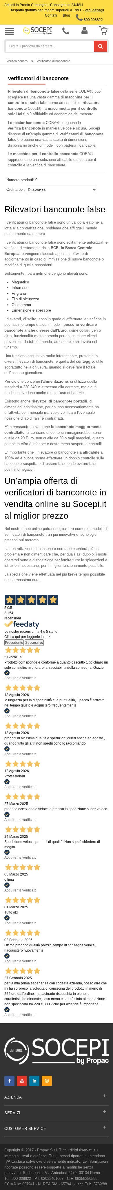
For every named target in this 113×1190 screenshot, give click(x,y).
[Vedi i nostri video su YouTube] (22, 1081)
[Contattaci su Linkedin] (34, 1081)
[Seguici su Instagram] (47, 1081)
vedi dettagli (94, 10)
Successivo (34, 643)
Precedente (14, 643)
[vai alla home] (37, 30)
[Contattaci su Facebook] (9, 1081)
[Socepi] (56, 1050)
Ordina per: (15, 189)
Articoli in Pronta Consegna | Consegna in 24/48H (43, 5)
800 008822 (93, 20)
